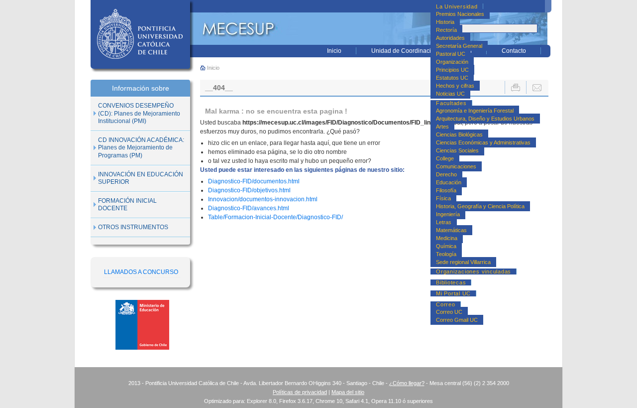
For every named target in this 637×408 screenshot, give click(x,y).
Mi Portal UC (453, 293)
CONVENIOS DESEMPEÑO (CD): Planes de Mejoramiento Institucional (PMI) (139, 113)
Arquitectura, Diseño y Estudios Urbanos (485, 119)
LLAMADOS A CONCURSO (141, 272)
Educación (448, 182)
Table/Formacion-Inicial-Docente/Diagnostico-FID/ (275, 217)
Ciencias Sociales (457, 150)
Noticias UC (450, 94)
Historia (445, 22)
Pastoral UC (450, 54)
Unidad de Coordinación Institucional (421, 50)
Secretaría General (459, 46)
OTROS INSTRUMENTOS (133, 227)
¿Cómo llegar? (407, 383)
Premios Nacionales (460, 14)
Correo (445, 304)
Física (443, 198)
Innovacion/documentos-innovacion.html (263, 199)
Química (446, 246)
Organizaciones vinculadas (473, 271)
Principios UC (452, 70)
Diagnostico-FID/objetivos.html (249, 190)
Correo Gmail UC (457, 320)
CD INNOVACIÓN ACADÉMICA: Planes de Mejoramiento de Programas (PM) (141, 147)
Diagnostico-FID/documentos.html (254, 181)
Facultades (451, 103)
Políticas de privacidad (300, 392)
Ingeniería (448, 214)
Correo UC (449, 312)
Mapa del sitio (347, 392)
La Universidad (457, 6)
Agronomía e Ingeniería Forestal (475, 111)
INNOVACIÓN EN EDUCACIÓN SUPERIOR (140, 178)
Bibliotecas (451, 282)
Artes (442, 127)
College (445, 158)
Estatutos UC (452, 78)
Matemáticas (451, 230)
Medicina (446, 238)
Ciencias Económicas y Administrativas (483, 142)
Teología (446, 254)
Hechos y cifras (455, 86)
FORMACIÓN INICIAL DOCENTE (127, 204)
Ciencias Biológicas (459, 134)
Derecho (446, 174)
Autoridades (450, 38)
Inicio (334, 50)
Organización (452, 62)
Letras (443, 222)
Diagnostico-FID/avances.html (248, 208)
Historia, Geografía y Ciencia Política (480, 206)
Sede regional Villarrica (463, 262)
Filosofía (446, 190)
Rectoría (446, 30)
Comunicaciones (456, 166)
